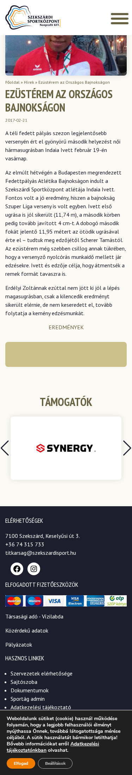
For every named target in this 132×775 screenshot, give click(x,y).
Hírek (29, 82)
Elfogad (21, 763)
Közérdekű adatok (26, 630)
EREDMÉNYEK (66, 327)
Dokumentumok (30, 690)
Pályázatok (18, 644)
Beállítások (55, 763)
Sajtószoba (24, 681)
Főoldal (12, 82)
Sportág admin (28, 698)
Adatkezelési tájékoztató (41, 707)
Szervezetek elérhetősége (42, 673)
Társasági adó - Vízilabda (34, 616)
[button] (127, 448)
